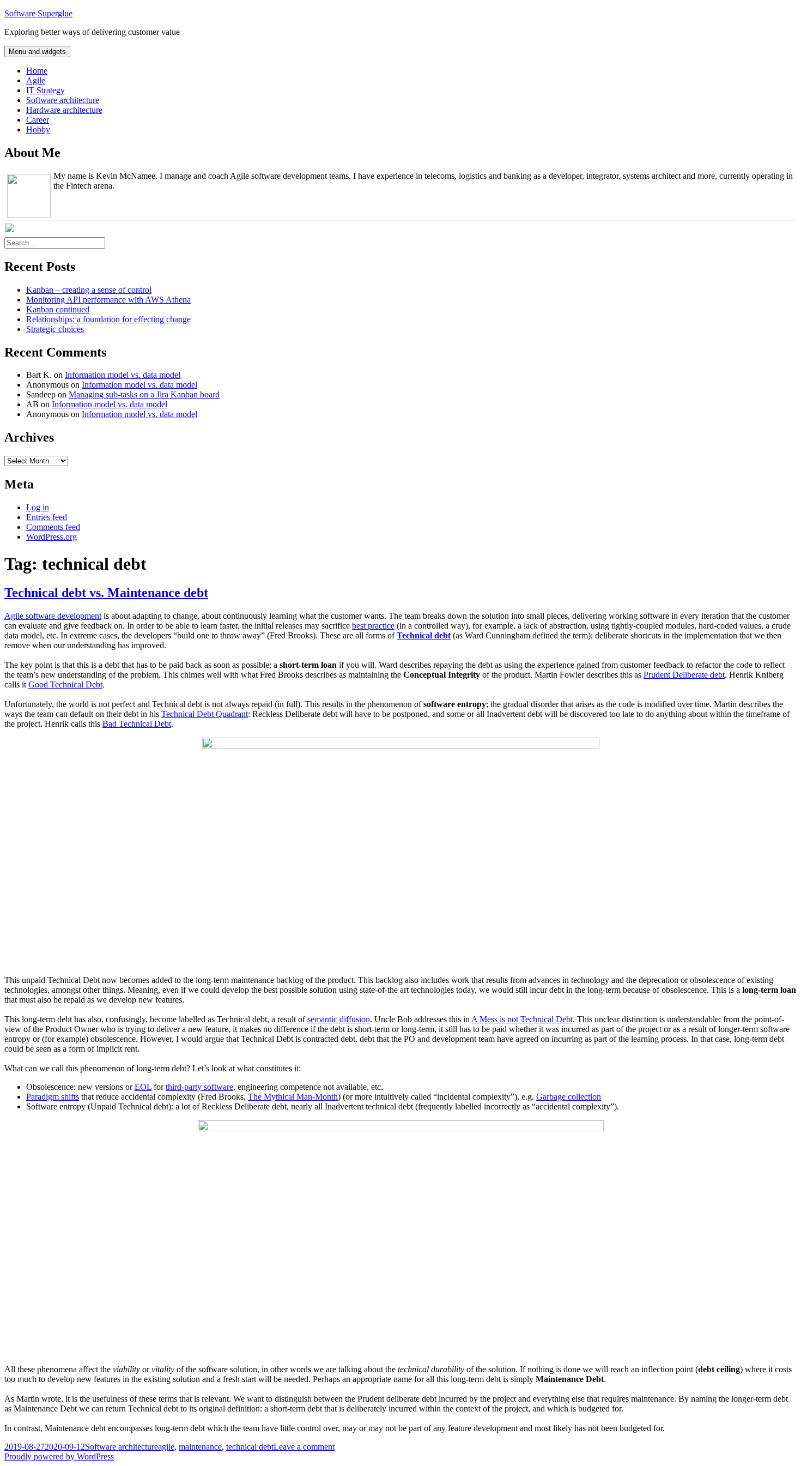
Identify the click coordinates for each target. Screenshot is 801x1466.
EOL (143, 1086)
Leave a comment (304, 1446)
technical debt (250, 1446)
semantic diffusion (338, 1019)
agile (166, 1446)
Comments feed (53, 527)
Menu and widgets (37, 51)
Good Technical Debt (65, 684)
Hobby (38, 129)
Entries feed (46, 517)
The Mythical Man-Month (293, 1096)
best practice (373, 625)
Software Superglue (38, 13)
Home (36, 70)
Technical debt (424, 635)
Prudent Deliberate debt (684, 674)
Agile (35, 80)
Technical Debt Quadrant (204, 714)
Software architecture (62, 100)
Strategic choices (55, 329)
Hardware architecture (64, 109)
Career (37, 119)
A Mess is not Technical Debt (522, 1019)
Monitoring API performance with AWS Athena (108, 299)
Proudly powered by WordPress (59, 1456)
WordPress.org (51, 536)
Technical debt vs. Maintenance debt (106, 593)
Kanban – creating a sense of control (88, 289)
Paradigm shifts (52, 1096)
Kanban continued (57, 309)
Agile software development (52, 615)
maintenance (200, 1446)
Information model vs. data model (122, 374)
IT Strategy (45, 90)
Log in (37, 507)
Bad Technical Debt (136, 723)
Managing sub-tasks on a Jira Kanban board (144, 394)
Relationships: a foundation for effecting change (108, 319)
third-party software (199, 1086)
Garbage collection (568, 1096)
